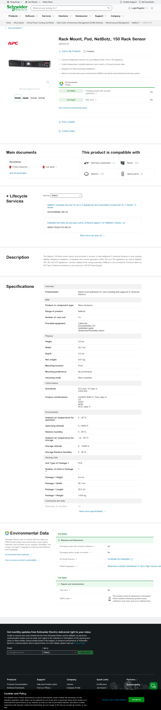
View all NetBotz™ (15, 28)
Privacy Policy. (79, 643)
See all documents (17, 173)
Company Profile (73, 688)
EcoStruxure (102, 684)
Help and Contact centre (47, 684)
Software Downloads (15, 688)
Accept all (136, 699)
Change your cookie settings (114, 699)
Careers (70, 684)
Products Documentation (17, 684)
